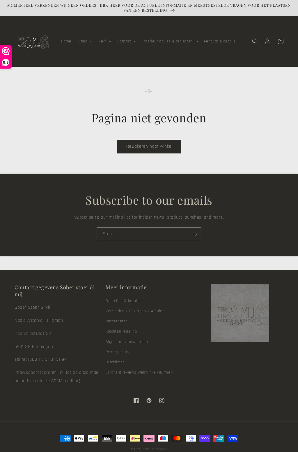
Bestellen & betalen (123, 300)
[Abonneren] (194, 234)
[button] (85, 41)
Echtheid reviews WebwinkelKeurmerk (139, 372)
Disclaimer (115, 362)
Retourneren (117, 321)
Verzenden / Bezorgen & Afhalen (135, 311)
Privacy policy (117, 352)
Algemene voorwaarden (127, 341)
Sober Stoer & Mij (155, 449)
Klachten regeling (121, 331)
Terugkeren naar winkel (149, 146)
